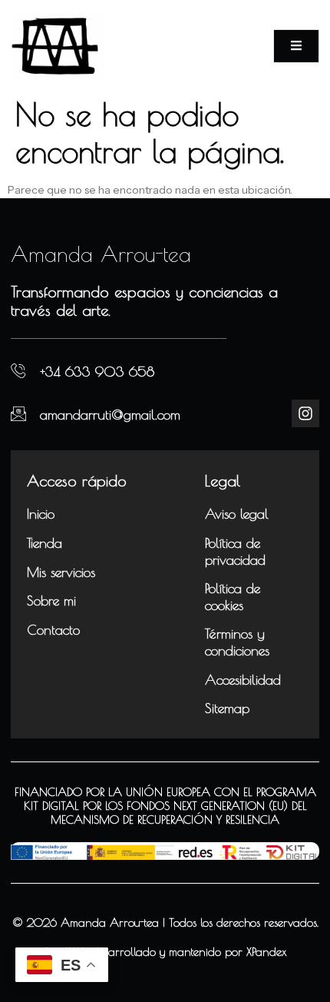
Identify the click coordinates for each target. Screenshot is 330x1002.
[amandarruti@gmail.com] (18, 413)
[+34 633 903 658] (18, 371)
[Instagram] (305, 413)
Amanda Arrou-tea (101, 254)
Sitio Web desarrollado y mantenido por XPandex (165, 951)
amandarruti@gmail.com (110, 414)
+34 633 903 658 (97, 371)
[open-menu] (296, 46)
